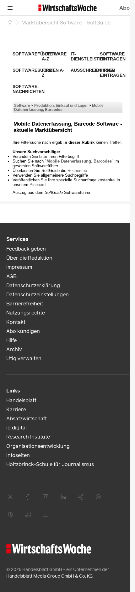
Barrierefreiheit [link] (24, 303)
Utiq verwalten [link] (23, 358)
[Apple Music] (10, 514)
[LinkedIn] (63, 497)
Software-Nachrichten (29, 89)
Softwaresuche (32, 70)
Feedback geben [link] (26, 248)
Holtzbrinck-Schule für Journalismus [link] (50, 464)
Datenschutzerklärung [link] (33, 285)
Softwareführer (34, 53)
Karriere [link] (16, 409)
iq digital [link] (16, 427)
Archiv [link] (14, 349)
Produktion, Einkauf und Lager (61, 105)
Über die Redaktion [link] (29, 258)
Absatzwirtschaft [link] (26, 418)
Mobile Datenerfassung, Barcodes (59, 107)
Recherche (77, 170)
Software (22, 105)
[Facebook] (28, 497)
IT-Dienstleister (88, 56)
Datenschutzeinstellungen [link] (37, 294)
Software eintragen (113, 56)
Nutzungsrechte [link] (25, 312)
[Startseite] (10, 22)
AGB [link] (11, 276)
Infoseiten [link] (18, 455)
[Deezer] (28, 514)
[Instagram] (45, 497)
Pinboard (38, 184)
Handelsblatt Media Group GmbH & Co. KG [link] (49, 576)
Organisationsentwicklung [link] (38, 446)
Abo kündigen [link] (23, 331)
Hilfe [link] (11, 340)
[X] (10, 497)
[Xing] (80, 497)
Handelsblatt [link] (21, 400)
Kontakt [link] (15, 322)
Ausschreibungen (93, 70)
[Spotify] (98, 497)
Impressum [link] (19, 267)
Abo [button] (124, 8)
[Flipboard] (45, 514)
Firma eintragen (113, 73)
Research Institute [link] (28, 436)
